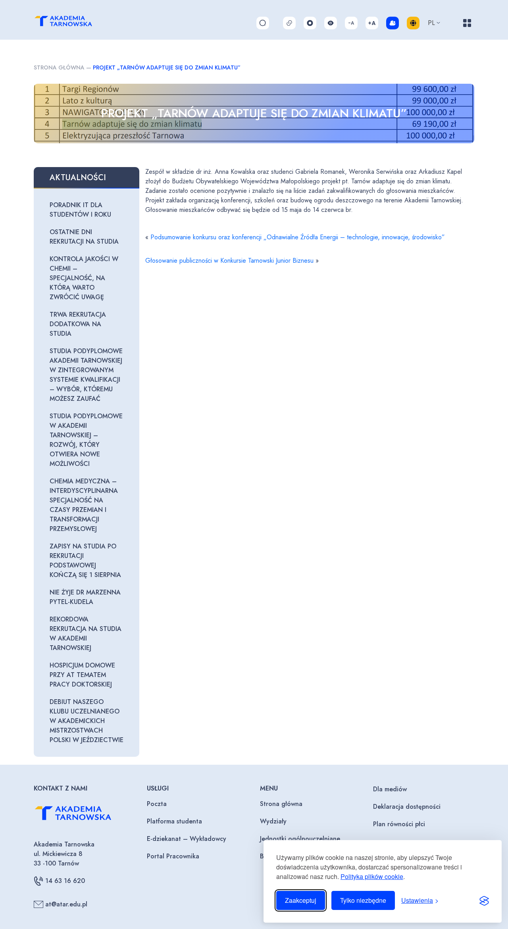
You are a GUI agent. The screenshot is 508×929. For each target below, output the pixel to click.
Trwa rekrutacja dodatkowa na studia (78, 324)
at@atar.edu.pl (66, 904)
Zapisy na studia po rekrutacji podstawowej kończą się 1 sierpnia (85, 560)
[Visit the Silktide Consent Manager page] (484, 900)
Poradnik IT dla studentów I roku (80, 209)
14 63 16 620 (65, 880)
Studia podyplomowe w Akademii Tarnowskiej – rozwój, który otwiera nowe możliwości (86, 440)
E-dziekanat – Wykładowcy (186, 838)
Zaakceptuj (300, 900)
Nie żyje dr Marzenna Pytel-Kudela (85, 597)
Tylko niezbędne (363, 900)
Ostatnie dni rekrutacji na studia (84, 236)
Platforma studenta (174, 821)
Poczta (157, 803)
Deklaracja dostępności (407, 806)
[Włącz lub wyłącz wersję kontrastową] (330, 23)
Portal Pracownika (173, 856)
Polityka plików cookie (372, 876)
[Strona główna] (72, 23)
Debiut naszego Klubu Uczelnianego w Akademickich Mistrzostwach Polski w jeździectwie (86, 720)
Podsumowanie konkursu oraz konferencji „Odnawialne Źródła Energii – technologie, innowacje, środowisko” (297, 237)
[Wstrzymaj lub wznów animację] (310, 23)
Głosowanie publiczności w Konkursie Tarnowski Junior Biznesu (229, 260)
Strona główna (59, 67)
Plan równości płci (399, 824)
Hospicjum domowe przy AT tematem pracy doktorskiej (82, 675)
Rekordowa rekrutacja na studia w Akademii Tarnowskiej (85, 633)
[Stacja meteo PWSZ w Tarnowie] (392, 23)
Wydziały (273, 821)
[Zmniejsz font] (351, 23)
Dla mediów (390, 789)
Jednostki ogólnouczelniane (300, 838)
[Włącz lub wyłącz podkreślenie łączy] (289, 23)
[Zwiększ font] (372, 23)
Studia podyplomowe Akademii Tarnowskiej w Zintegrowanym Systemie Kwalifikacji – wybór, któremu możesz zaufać (86, 374)
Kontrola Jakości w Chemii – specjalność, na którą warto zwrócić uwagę (84, 278)
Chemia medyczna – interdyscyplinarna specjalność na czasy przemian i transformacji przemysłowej (84, 505)
